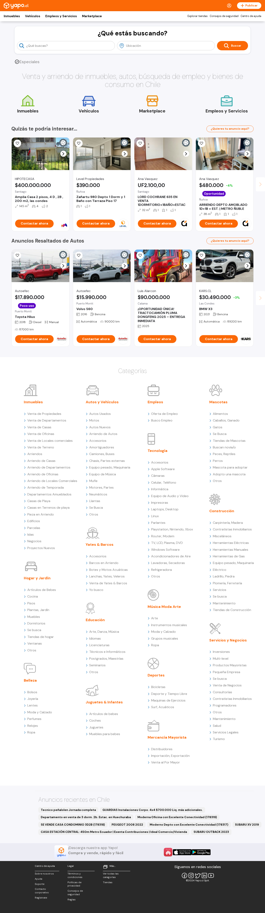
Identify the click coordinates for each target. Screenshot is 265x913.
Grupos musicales (164, 638)
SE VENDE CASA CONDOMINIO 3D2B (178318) (73, 824)
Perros (218, 461)
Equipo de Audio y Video (170, 496)
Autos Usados (100, 414)
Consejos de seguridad (224, 16)
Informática (159, 489)
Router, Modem (162, 536)
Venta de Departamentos (46, 420)
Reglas (71, 899)
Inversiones (221, 652)
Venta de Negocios (227, 685)
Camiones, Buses (101, 454)
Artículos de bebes (103, 714)
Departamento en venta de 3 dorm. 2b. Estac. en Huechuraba (86, 817)
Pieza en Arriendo (40, 514)
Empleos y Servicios (61, 16)
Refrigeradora (161, 570)
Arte (154, 618)
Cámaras (158, 475)
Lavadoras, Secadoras (168, 563)
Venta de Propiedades (44, 414)
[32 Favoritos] (79, 143)
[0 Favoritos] (79, 255)
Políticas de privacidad (74, 884)
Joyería (32, 699)
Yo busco (96, 590)
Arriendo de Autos (103, 434)
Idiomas (95, 638)
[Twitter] (197, 875)
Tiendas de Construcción (232, 610)
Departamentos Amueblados (49, 494)
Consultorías (222, 692)
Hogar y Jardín (37, 578)
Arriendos (34, 454)
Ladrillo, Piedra (224, 576)
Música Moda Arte (164, 606)
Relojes (32, 725)
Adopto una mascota (229, 474)
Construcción (221, 510)
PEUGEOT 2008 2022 (127, 824)
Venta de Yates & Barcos (108, 583)
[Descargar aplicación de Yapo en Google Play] (201, 852)
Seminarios (97, 665)
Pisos (31, 603)
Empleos (155, 402)
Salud (217, 725)
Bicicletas (158, 687)
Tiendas (107, 882)
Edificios (33, 521)
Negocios (34, 541)
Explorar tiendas (198, 16)
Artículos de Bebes (41, 590)
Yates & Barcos (99, 544)
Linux (155, 516)
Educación (95, 619)
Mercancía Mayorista (167, 737)
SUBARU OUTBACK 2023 (211, 832)
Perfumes (34, 719)
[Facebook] (184, 875)
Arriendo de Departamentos (48, 467)
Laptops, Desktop (164, 509)
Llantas (94, 501)
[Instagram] (191, 875)
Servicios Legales (225, 732)
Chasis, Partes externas (107, 461)
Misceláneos (222, 536)
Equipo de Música (102, 474)
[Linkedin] (204, 875)
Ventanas (34, 643)
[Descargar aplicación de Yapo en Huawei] (168, 852)
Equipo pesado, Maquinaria (109, 467)
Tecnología (157, 450)
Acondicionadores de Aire (171, 556)
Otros (31, 650)
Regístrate (41, 897)
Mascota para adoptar (230, 467)
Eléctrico (219, 570)
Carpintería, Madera (228, 523)
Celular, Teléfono (163, 482)
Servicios (219, 590)
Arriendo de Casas (41, 461)
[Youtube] (211, 875)
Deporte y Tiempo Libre (169, 694)
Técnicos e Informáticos (107, 652)
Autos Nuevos (100, 427)
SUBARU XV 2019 (247, 824)
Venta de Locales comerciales (50, 440)
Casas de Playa (38, 501)
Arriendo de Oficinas (42, 474)
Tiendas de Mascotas (229, 440)
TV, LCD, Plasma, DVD (167, 543)
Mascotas (218, 402)
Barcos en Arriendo (103, 563)
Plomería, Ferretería (227, 583)
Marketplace (92, 16)
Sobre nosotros (44, 873)
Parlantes (158, 523)
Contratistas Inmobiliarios (232, 529)
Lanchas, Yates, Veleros (107, 576)
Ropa (31, 732)
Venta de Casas (39, 427)
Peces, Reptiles (224, 454)
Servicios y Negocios (228, 640)
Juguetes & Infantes (104, 702)
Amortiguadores (101, 447)
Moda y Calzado (39, 712)
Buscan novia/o (224, 447)
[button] (63, 154)
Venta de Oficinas (40, 434)
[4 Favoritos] (17, 143)
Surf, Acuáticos (162, 707)
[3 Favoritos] (140, 255)
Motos (94, 420)
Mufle (93, 481)
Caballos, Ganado (226, 420)
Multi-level (220, 658)
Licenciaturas (99, 645)
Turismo (219, 739)
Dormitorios (36, 623)
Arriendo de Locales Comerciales (52, 481)
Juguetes (96, 727)
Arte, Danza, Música (104, 631)
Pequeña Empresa (226, 672)
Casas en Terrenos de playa (48, 507)
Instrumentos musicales (169, 625)
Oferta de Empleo (164, 414)
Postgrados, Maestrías (106, 658)
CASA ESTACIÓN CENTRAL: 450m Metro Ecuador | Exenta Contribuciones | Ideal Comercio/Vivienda (114, 832)
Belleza (30, 680)
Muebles (33, 617)
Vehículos (32, 16)
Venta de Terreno (40, 447)
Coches (95, 720)
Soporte (39, 884)
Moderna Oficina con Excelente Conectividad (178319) (177, 817)
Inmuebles (12, 16)
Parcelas (33, 528)
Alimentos (220, 414)
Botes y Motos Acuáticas (108, 570)
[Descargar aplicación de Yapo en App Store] (182, 852)
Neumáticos (98, 494)
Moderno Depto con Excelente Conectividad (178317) (189, 824)
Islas (30, 534)
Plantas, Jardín (38, 610)
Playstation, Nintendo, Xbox (172, 529)
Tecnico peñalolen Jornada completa (68, 810)
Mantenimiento (224, 603)
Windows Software (165, 549)
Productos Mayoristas (230, 665)
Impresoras (159, 502)
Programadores (224, 705)
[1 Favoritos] (140, 143)
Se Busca (96, 507)
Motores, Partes (101, 487)
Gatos (217, 427)
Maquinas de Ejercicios (168, 700)
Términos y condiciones (74, 875)
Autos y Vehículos (102, 402)
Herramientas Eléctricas (231, 543)
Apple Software (163, 469)
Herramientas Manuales (230, 549)
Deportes (156, 675)
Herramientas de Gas (229, 556)
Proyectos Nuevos (41, 548)
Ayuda (38, 878)
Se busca (34, 630)
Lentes (32, 705)
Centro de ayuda (251, 16)
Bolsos (32, 692)
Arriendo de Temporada (45, 487)
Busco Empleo (161, 420)
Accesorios (97, 440)
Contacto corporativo (42, 890)
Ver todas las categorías (111, 875)
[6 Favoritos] (201, 143)
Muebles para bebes (104, 734)
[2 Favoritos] (201, 255)
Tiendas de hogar (40, 637)
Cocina (32, 596)
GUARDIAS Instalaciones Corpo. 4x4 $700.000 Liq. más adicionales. (152, 810)
